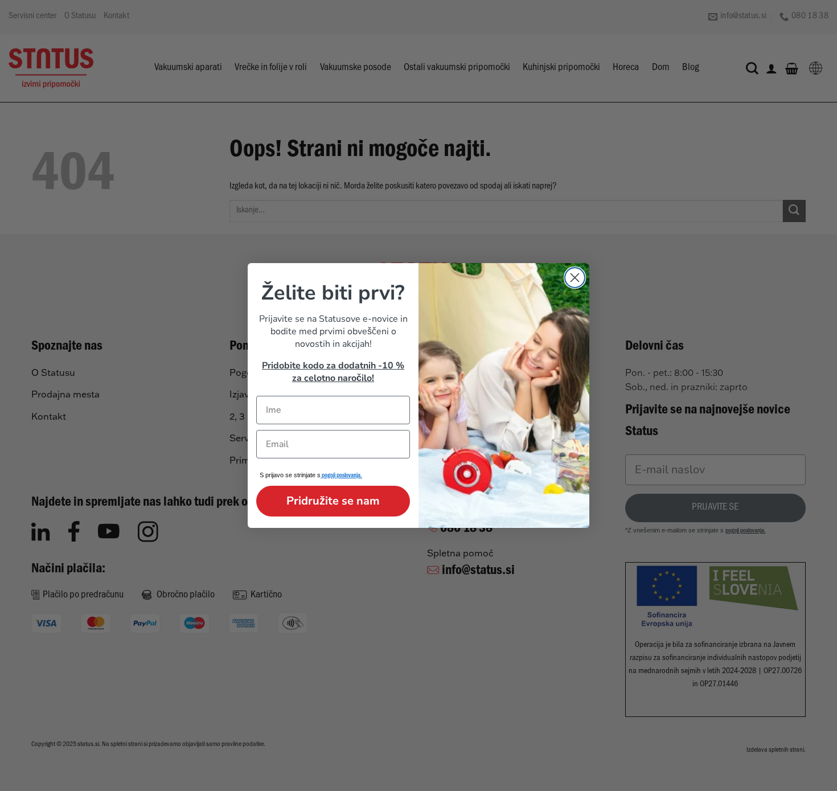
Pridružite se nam (333, 501)
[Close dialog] (575, 278)
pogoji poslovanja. (341, 476)
